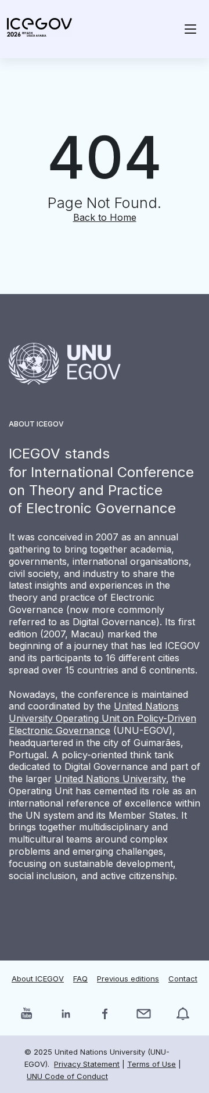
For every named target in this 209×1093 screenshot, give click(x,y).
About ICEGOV (38, 978)
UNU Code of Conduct (67, 1076)
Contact (182, 978)
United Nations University (110, 778)
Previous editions (128, 978)
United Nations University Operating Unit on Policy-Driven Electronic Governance (102, 718)
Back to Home (104, 217)
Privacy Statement (87, 1064)
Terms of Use (151, 1064)
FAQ (80, 978)
